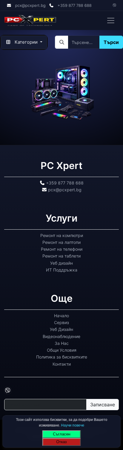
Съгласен (61, 434)
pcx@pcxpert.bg (30, 5)
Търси (111, 42)
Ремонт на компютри (61, 235)
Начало (61, 315)
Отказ (61, 442)
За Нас (62, 342)
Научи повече (72, 425)
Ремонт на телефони (61, 249)
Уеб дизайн (61, 262)
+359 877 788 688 (75, 5)
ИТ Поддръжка (61, 269)
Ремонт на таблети (61, 255)
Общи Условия (61, 350)
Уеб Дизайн (61, 329)
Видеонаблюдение (61, 336)
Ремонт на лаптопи (61, 242)
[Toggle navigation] (111, 20)
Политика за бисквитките (61, 356)
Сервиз (61, 322)
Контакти (62, 363)
